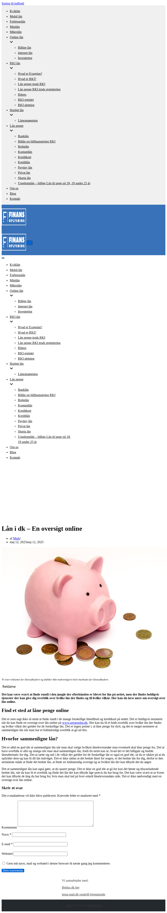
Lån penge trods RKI (31, 84)
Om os (14, 188)
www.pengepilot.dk (75, 722)
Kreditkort (24, 157)
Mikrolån (16, 32)
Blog (13, 193)
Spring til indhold (13, 3)
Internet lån (25, 53)
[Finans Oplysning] (14, 226)
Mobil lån (16, 16)
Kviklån (15, 11)
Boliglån (23, 146)
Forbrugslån (17, 21)
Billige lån (24, 47)
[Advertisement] (83, 492)
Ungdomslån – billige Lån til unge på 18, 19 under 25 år (54, 183)
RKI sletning (26, 105)
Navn (6, 834)
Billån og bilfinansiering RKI (36, 141)
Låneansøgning (28, 120)
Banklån (23, 136)
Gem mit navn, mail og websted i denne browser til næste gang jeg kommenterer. (58, 863)
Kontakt (15, 198)
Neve (69, 905)
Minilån (15, 27)
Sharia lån (24, 178)
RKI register (26, 99)
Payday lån (25, 167)
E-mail (7, 844)
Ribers (22, 94)
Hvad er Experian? (30, 73)
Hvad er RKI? (27, 79)
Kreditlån (24, 162)
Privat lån (24, 172)
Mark (16, 538)
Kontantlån (25, 152)
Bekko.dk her (70, 887)
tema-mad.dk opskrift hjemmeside (83, 894)
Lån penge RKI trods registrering (39, 89)
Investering (25, 58)
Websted (7, 853)
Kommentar (9, 827)
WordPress (94, 905)
